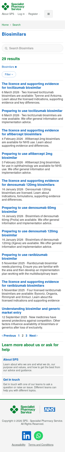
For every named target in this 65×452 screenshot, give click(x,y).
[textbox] (32, 48)
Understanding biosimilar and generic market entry (31, 310)
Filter (8, 74)
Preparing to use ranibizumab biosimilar (24, 256)
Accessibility (18, 444)
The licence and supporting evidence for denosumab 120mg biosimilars (30, 182)
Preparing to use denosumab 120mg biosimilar (30, 233)
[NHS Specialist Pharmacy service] (13, 6)
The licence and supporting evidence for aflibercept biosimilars (30, 132)
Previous (9, 335)
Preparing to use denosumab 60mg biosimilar (29, 209)
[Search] (6, 48)
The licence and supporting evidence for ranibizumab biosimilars (30, 283)
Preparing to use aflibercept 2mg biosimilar (27, 155)
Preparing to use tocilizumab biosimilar (32, 110)
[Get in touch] (32, 385)
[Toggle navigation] (48, 14)
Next (32, 335)
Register (33, 14)
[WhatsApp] (38, 435)
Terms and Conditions (40, 444)
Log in (21, 14)
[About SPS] (32, 365)
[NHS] (25, 409)
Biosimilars (8, 66)
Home (5, 24)
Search (16, 24)
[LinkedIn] (26, 435)
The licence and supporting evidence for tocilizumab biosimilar (30, 85)
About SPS (8, 14)
